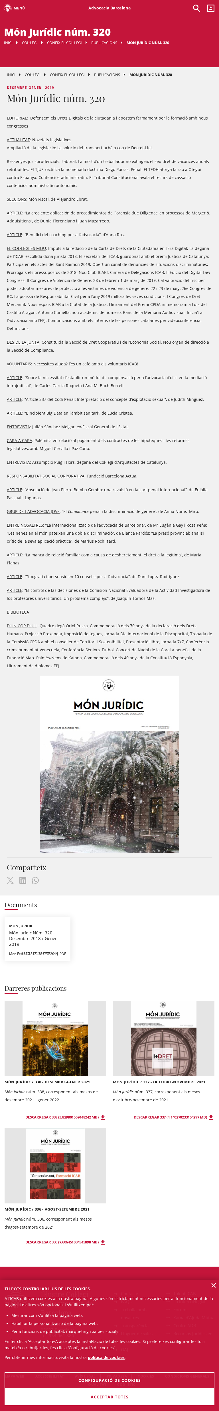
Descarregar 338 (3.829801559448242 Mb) (62, 1117)
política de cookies (106, 1357)
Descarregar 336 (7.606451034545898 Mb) (62, 1242)
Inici (8, 42)
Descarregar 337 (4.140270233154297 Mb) (171, 1117)
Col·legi (30, 42)
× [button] (214, 1285)
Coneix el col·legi (64, 42)
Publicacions (104, 42)
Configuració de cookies (109, 1380)
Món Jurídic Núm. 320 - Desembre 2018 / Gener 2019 (33, 938)
